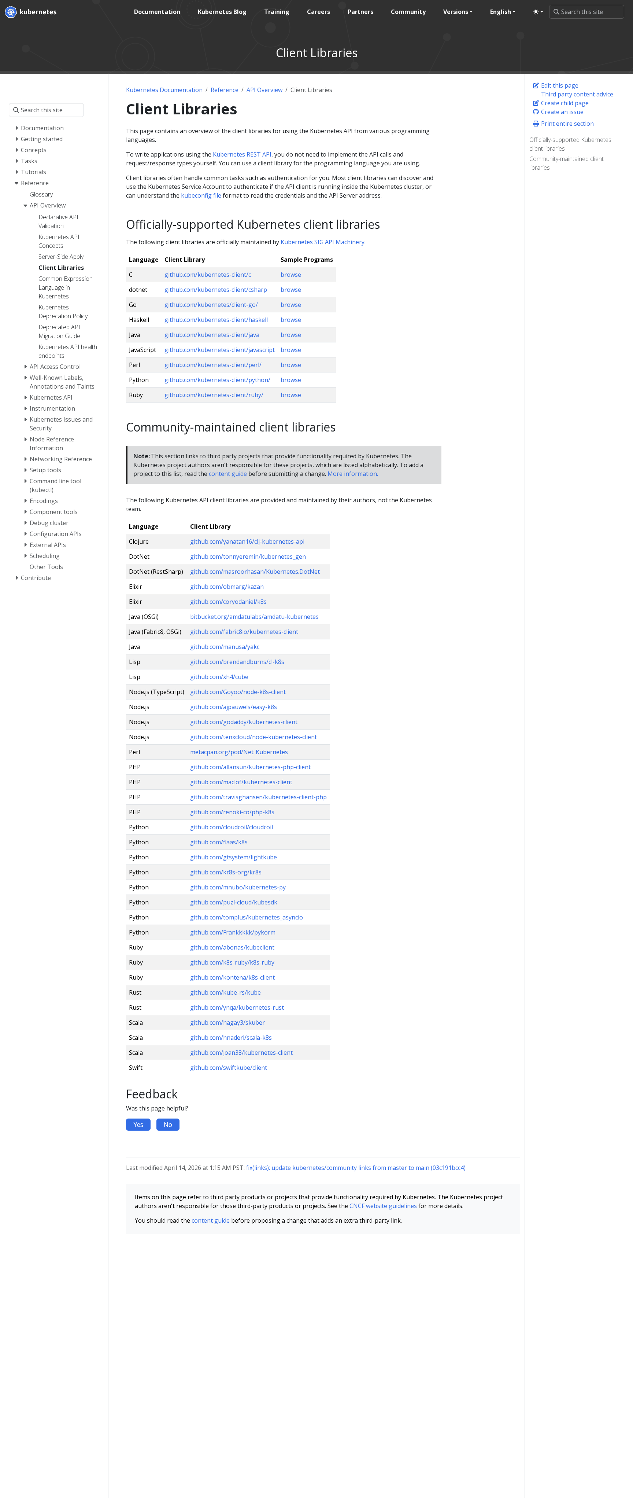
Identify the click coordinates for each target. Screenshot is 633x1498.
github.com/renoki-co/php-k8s (232, 812)
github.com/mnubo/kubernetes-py (238, 887)
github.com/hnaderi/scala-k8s (231, 1037)
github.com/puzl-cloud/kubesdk (233, 902)
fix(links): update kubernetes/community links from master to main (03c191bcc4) (356, 1168)
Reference (224, 90)
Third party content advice (576, 94)
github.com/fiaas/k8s (219, 842)
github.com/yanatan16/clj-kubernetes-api (247, 541)
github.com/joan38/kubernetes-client (241, 1053)
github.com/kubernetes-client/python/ (217, 380)
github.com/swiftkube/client (228, 1068)
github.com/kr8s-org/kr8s (226, 872)
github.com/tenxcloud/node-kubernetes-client (253, 737)
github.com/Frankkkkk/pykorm (232, 932)
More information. (352, 474)
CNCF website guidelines (383, 1206)
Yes (138, 1124)
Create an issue (562, 112)
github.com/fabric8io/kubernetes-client (244, 632)
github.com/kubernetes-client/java (211, 335)
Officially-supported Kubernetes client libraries (570, 144)
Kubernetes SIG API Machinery (322, 242)
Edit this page (559, 85)
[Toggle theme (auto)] (538, 11)
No (168, 1124)
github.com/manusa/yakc (224, 647)
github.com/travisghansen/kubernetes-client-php (258, 797)
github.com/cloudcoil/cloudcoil (231, 827)
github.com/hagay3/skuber (227, 1022)
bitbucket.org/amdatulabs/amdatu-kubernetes (254, 617)
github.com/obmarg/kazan (227, 587)
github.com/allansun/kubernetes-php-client (250, 767)
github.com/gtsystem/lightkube (233, 857)
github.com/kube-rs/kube (225, 992)
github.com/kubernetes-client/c (207, 275)
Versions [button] (455, 12)
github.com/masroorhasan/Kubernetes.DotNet (255, 572)
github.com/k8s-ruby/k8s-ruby (232, 962)
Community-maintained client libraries (566, 163)
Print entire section (567, 124)
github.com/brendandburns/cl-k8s (237, 662)
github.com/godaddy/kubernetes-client (243, 722)
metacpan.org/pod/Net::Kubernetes (239, 752)
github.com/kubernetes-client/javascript (219, 350)
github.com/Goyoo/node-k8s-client (238, 692)
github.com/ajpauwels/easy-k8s (233, 707)
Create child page (564, 103)
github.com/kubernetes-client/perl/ (213, 365)
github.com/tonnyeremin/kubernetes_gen (248, 556)
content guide (228, 474)
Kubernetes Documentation (164, 90)
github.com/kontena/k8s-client (232, 977)
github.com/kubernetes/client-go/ (211, 305)
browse (291, 275)
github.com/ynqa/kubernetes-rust (237, 1007)
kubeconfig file (201, 195)
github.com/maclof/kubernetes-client (241, 782)
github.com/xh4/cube (219, 677)
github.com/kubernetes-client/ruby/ (213, 395)
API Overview (264, 90)
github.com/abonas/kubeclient (232, 947)
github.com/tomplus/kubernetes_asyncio (246, 917)
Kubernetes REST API (242, 154)
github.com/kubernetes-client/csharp (215, 290)
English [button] (500, 12)
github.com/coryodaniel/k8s (228, 602)
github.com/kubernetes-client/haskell (216, 320)
